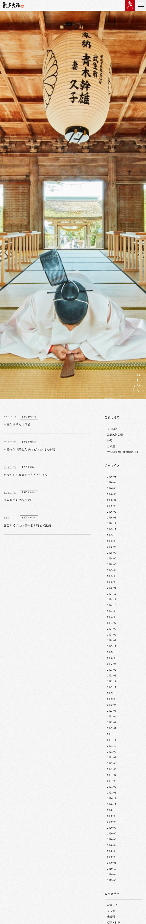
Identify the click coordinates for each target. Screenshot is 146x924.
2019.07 (111, 874)
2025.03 (111, 576)
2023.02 (111, 669)
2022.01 (111, 728)
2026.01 (111, 517)
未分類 (111, 916)
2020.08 (111, 822)
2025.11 (111, 529)
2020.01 (111, 863)
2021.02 (111, 787)
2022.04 (111, 716)
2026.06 (111, 488)
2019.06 (111, 880)
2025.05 (111, 564)
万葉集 (111, 446)
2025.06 (111, 558)
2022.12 (111, 681)
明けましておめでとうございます (26, 474)
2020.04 (111, 845)
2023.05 (111, 658)
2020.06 (111, 833)
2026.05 (111, 494)
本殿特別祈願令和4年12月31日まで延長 (30, 449)
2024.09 (111, 611)
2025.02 (111, 582)
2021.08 (111, 757)
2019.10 (111, 868)
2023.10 (111, 652)
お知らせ (112, 905)
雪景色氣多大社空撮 (17, 424)
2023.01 (111, 675)
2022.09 (111, 699)
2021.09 (111, 751)
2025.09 (111, 541)
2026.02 (111, 511)
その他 (111, 910)
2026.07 (111, 482)
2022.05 (111, 710)
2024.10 (111, 605)
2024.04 (111, 634)
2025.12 (111, 523)
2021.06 (111, 763)
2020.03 (111, 851)
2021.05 (111, 769)
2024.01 (111, 640)
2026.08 (111, 476)
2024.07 (111, 623)
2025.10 (111, 535)
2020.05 (111, 839)
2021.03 (111, 781)
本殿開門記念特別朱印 (18, 500)
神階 (109, 440)
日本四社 (112, 429)
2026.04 (111, 500)
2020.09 (111, 816)
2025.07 (111, 552)
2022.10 (111, 693)
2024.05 (111, 629)
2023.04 (111, 664)
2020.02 (111, 857)
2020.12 (111, 798)
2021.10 (111, 746)
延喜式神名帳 (115, 434)
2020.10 (111, 810)
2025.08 (111, 547)
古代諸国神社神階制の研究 (123, 452)
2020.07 (111, 827)
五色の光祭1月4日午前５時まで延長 (27, 525)
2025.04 (111, 570)
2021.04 (111, 775)
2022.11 (111, 687)
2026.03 (111, 506)
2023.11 (111, 646)
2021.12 (111, 734)
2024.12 (111, 593)
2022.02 (111, 722)
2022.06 (111, 705)
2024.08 (111, 617)
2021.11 (111, 740)
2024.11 (111, 599)
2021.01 (111, 792)
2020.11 (111, 804)
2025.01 (111, 588)
